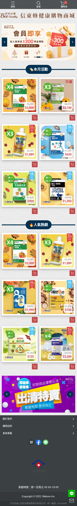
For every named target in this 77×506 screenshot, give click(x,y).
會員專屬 (7, 433)
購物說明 (7, 426)
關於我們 (7, 418)
